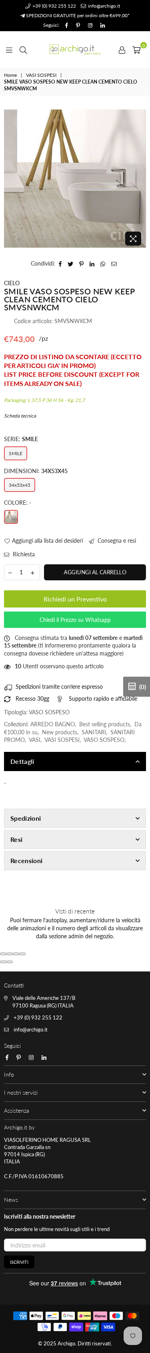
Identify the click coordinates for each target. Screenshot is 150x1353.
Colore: (17, 502)
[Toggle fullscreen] (16, 954)
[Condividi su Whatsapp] (103, 264)
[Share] (9, 954)
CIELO (12, 283)
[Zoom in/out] (22, 954)
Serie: (21, 439)
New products (59, 732)
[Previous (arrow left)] (3, 962)
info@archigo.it (103, 6)
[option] (75, 179)
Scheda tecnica (20, 416)
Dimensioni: (36, 471)
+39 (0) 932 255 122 (53, 6)
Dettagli (22, 761)
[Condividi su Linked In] (92, 264)
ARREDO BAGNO (52, 724)
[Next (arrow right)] (9, 962)
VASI (34, 739)
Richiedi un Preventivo (75, 599)
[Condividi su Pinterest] (81, 264)
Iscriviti (19, 1262)
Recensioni (26, 860)
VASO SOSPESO (104, 739)
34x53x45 (19, 485)
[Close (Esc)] (3, 954)
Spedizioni (25, 818)
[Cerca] (23, 49)
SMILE (15, 453)
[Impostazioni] (122, 49)
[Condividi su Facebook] (60, 264)
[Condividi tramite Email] (114, 264)
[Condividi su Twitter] (71, 264)
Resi (16, 839)
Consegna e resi (116, 540)
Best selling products (104, 724)
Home (10, 75)
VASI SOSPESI (41, 75)
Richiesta (23, 554)
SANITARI (94, 732)
